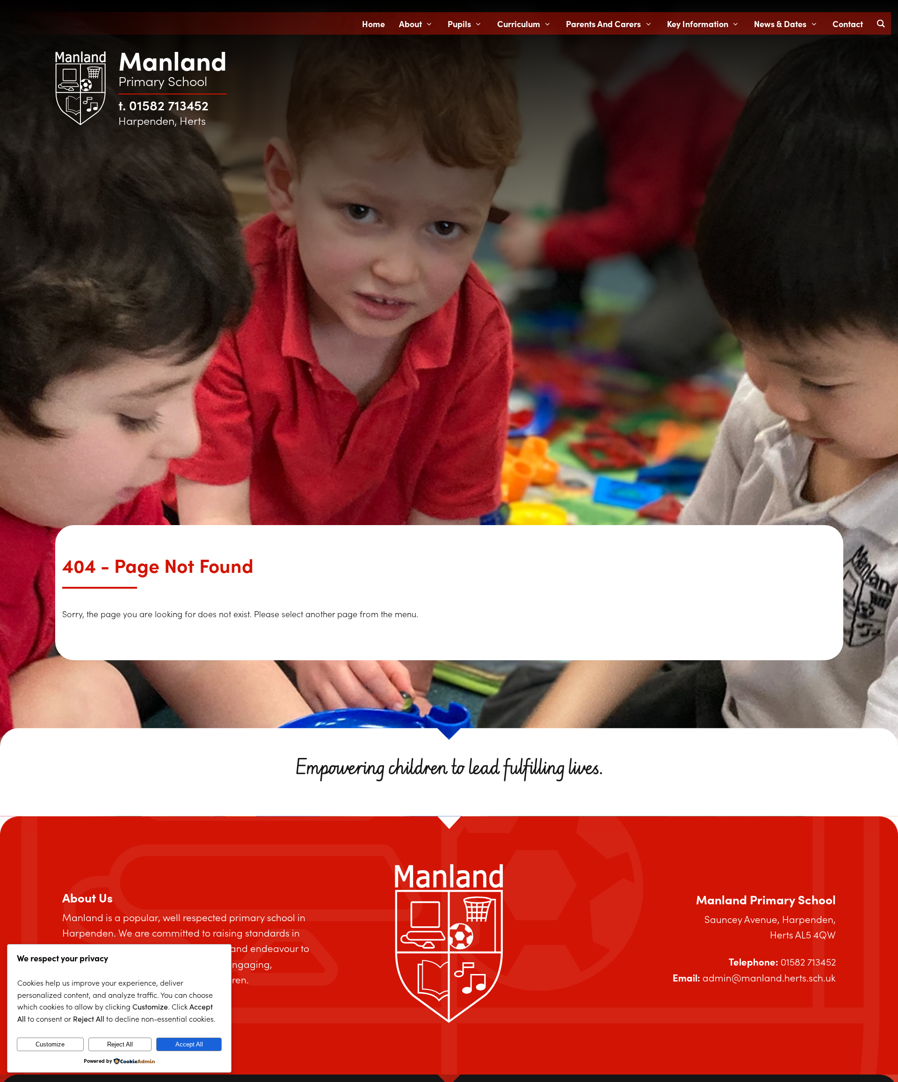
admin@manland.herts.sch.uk (769, 977)
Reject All (120, 1044)
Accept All (189, 1044)
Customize (50, 1044)
